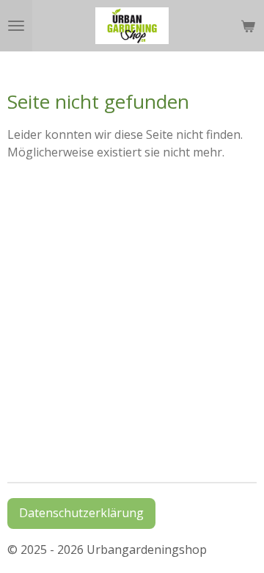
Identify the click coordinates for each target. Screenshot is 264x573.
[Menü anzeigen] (16, 25)
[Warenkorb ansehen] (248, 25)
